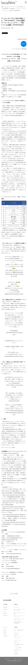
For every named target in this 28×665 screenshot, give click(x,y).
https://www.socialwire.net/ (14, 553)
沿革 (4, 611)
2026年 (5, 630)
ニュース (6, 6)
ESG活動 (5, 615)
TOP (2, 6)
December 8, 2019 (18, 294)
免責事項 (16, 653)
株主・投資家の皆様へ (19, 630)
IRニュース (16, 632)
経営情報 (16, 634)
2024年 (5, 634)
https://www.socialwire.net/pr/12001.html (14, 506)
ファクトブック (17, 638)
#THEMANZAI (19, 272)
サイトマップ (7, 658)
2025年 (5, 632)
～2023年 (5, 636)
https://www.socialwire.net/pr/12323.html (14, 495)
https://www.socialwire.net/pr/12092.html (14, 500)
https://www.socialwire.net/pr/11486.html (14, 514)
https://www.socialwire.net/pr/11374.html (14, 522)
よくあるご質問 (17, 647)
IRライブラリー (17, 640)
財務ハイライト (17, 636)
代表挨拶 (5, 607)
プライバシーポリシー (18, 658)
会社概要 (5, 609)
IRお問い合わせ (17, 649)
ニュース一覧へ (14, 593)
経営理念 (5, 613)
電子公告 (16, 651)
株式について (17, 642)
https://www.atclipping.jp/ (11, 453)
